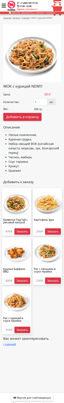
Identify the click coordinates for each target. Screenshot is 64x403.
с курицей (9, 344)
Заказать (22, 231)
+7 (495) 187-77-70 (29, 3)
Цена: (7, 94)
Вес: (5, 109)
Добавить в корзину (22, 117)
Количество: (11, 102)
